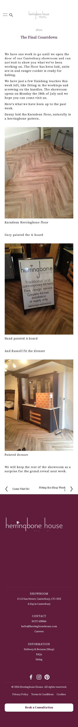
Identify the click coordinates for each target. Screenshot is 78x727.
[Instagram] (39, 677)
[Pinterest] (47, 677)
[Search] (11, 15)
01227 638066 (39, 621)
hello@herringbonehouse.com (39, 626)
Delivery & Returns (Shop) (39, 649)
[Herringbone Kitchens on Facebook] (31, 677)
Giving (39, 659)
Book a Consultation (39, 707)
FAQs (39, 654)
